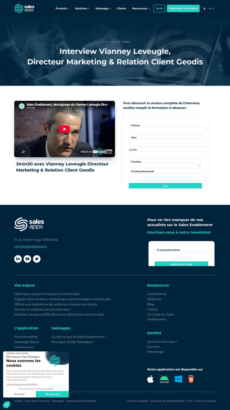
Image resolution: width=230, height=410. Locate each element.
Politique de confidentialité (168, 401)
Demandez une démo (183, 8)
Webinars (154, 299)
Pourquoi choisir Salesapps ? (72, 342)
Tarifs (159, 8)
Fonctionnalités (26, 337)
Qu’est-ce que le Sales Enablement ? (78, 337)
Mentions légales (137, 401)
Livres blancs (156, 294)
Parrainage (155, 352)
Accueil (104, 41)
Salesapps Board (26, 342)
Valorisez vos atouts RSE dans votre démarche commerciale (59, 314)
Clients (121, 8)
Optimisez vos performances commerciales (46, 294)
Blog (150, 304)
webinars (115, 41)
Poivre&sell (89, 401)
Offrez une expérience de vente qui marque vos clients (55, 304)
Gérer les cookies (205, 401)
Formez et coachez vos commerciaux (42, 309)
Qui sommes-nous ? (162, 341)
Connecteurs (24, 347)
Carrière (153, 347)
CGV (189, 401)
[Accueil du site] (24, 8)
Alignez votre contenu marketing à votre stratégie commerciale (62, 299)
